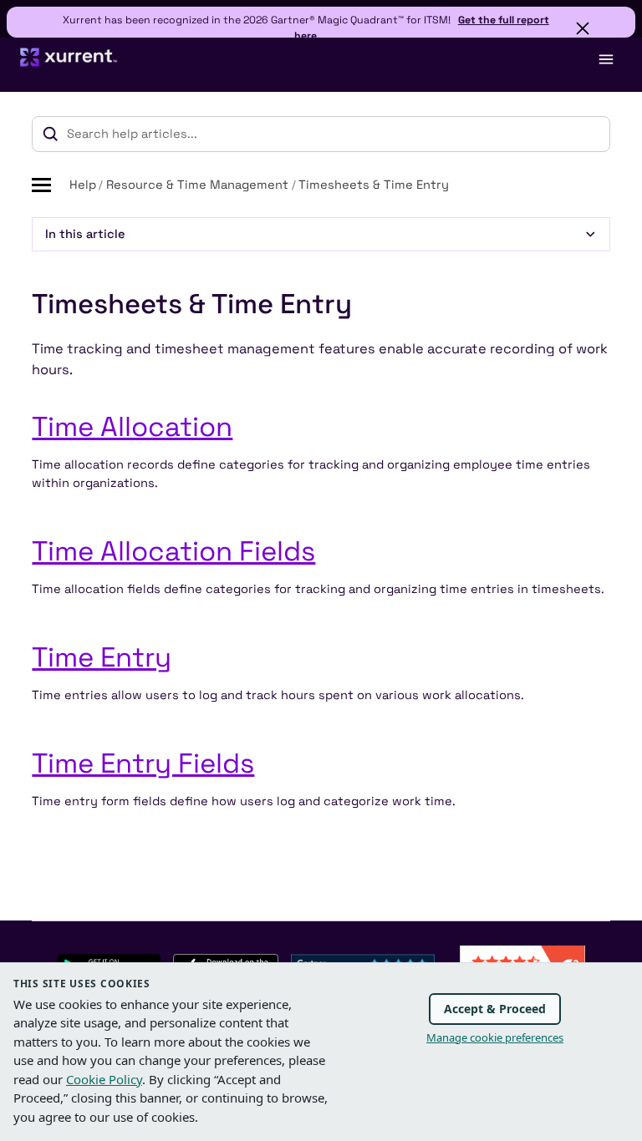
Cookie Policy (104, 1079)
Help (82, 184)
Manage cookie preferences (494, 1037)
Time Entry (101, 657)
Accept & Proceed (495, 1009)
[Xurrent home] (69, 64)
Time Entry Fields (143, 763)
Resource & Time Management (197, 184)
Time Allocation (132, 426)
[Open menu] (605, 59)
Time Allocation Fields (173, 551)
